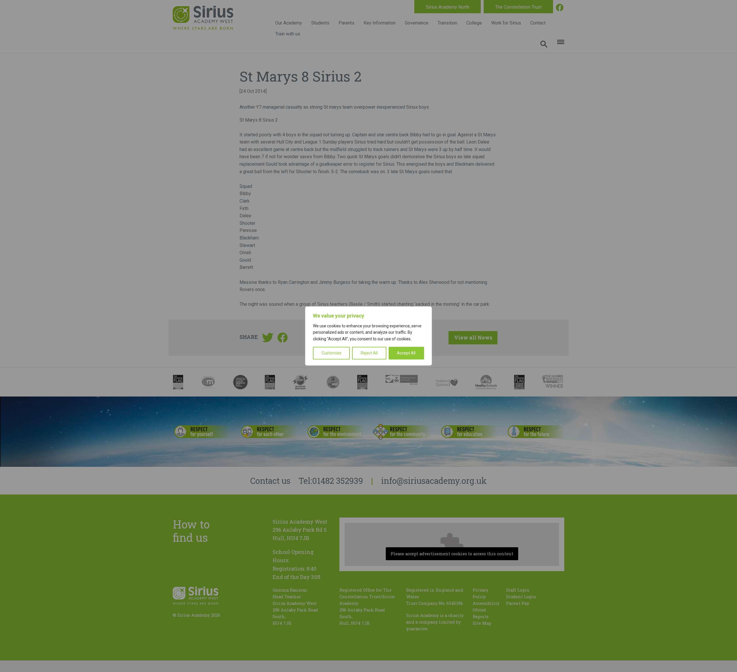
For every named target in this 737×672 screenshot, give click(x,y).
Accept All (406, 353)
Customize (331, 353)
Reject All (369, 353)
